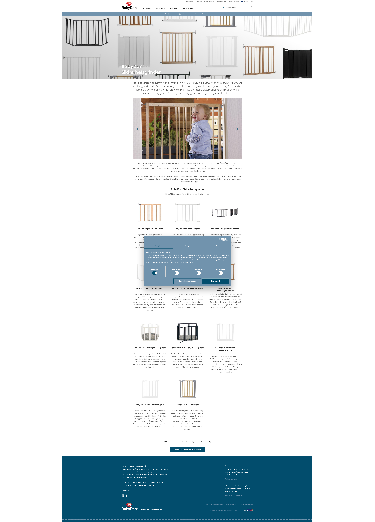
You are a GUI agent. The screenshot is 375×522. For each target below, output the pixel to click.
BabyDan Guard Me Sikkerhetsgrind (187, 288)
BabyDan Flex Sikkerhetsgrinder (149, 288)
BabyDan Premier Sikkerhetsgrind (150, 405)
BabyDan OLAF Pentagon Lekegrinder (150, 348)
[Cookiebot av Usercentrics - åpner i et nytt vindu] (220, 239)
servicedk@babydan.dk (233, 495)
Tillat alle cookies (215, 281)
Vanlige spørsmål (231, 479)
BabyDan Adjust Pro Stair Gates (150, 229)
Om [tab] (217, 246)
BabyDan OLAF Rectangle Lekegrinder (187, 348)
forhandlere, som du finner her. (200, 14)
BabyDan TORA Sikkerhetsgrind (187, 405)
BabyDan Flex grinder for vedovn (225, 229)
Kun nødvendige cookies (187, 281)
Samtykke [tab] (158, 246)
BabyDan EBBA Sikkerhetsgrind (187, 229)
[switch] (176, 273)
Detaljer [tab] (187, 246)
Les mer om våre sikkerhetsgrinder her (187, 450)
